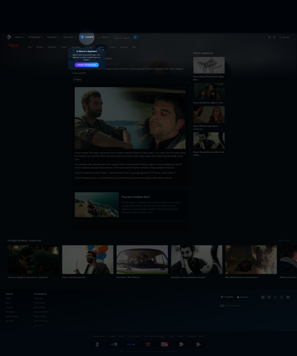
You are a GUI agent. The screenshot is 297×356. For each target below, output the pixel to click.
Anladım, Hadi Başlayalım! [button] (86, 65)
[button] (103, 50)
